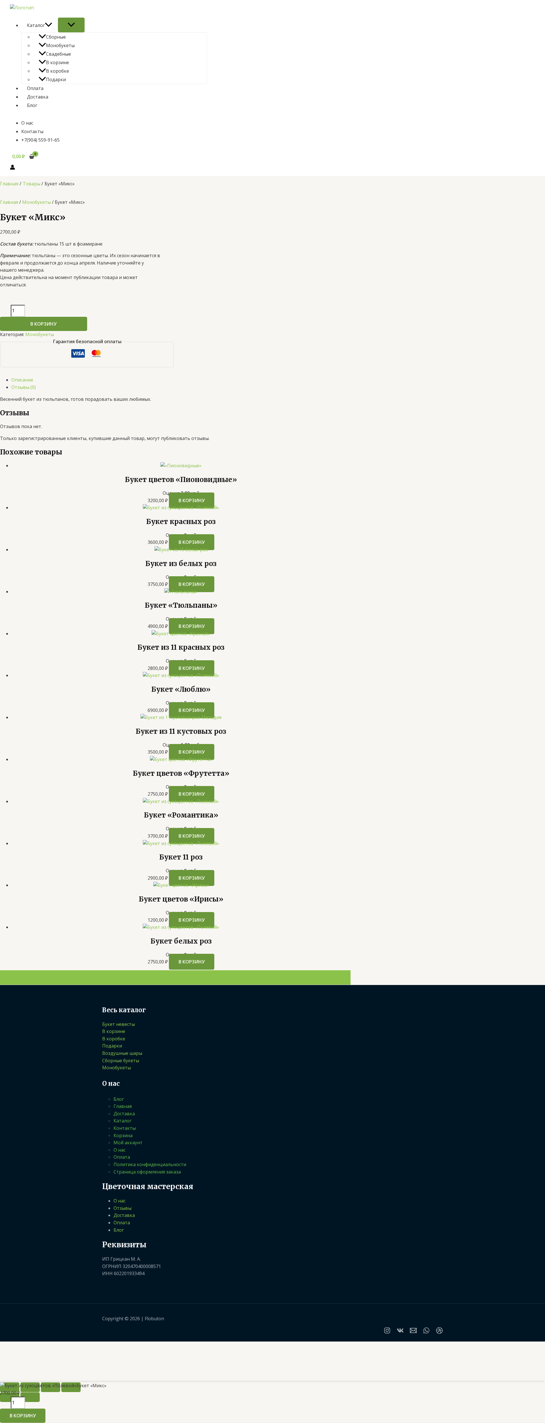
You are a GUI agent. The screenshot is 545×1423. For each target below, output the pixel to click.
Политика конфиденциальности (150, 1164)
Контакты (32, 131)
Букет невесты (118, 1024)
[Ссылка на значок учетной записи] (12, 168)
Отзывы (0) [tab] (23, 387)
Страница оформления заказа (147, 1172)
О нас (27, 123)
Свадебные (58, 54)
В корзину (43, 324)
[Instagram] (387, 1332)
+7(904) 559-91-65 (40, 140)
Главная (9, 202)
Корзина (123, 1135)
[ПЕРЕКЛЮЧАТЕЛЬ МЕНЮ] (71, 25)
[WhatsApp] (426, 1332)
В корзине (57, 62)
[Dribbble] (439, 1332)
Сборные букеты (120, 1060)
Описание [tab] (22, 380)
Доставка (37, 97)
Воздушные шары (122, 1053)
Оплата (35, 88)
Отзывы (122, 1208)
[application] (48, 25)
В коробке (57, 71)
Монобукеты (60, 45)
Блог (32, 105)
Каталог (36, 25)
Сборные (56, 37)
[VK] (400, 1332)
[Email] (413, 1332)
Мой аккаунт (128, 1142)
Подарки (56, 79)
